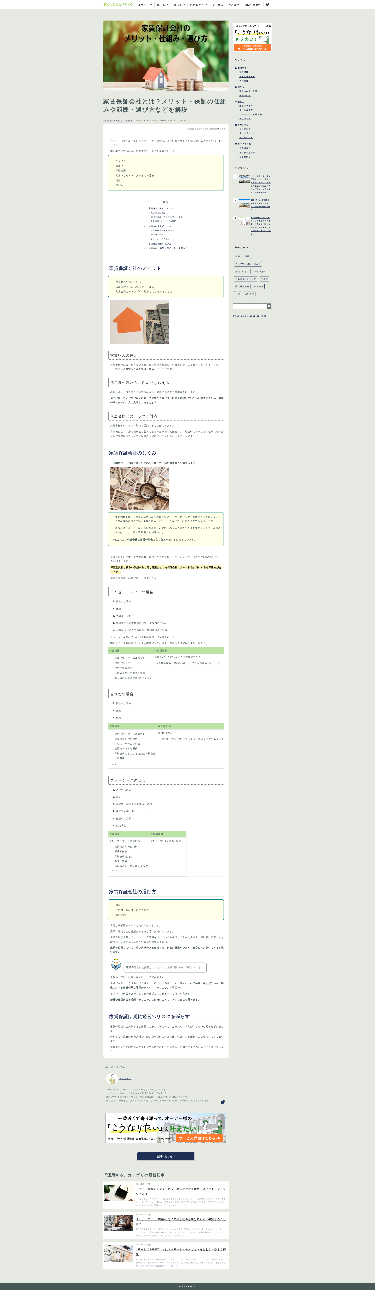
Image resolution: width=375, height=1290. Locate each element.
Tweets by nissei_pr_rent (249, 316)
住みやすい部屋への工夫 (248, 263)
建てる (241, 86)
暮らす (241, 101)
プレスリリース (247, 133)
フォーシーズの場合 (160, 238)
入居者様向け (246, 148)
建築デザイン (246, 105)
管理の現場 (260, 271)
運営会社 (233, 4)
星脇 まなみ (125, 1078)
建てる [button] (161, 4)
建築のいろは (242, 271)
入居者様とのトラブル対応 (163, 221)
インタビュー (246, 137)
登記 (237, 293)
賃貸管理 (243, 80)
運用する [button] (144, 4)
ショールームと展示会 (250, 114)
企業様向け (245, 156)
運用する (119, 121)
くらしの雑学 (246, 109)
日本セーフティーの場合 (162, 230)
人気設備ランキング (245, 278)
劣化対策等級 (242, 286)
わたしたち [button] (197, 4)
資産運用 (129, 121)
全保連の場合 (157, 234)
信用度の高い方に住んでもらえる (167, 216)
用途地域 (258, 286)
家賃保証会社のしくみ (157, 225)
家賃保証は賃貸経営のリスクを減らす (165, 247)
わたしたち (243, 124)
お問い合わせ (252, 4)
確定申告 (249, 293)
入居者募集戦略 (247, 76)
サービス (217, 4)
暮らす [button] (178, 4)
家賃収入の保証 (158, 212)
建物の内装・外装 (248, 91)
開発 (237, 256)
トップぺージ (108, 121)
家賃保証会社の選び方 (157, 243)
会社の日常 (245, 128)
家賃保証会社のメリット (159, 208)
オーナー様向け (247, 152)
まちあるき (245, 118)
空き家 (264, 278)
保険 (247, 256)
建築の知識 (245, 95)
